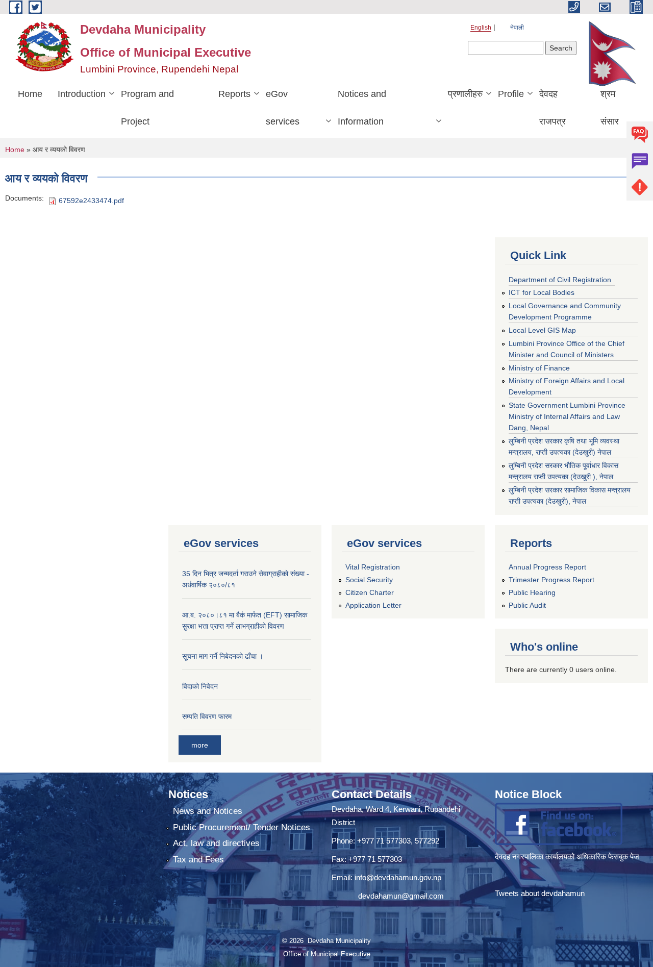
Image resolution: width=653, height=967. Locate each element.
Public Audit (527, 605)
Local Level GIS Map (542, 330)
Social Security (369, 580)
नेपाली (517, 27)
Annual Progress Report (547, 567)
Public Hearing (532, 592)
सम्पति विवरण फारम (207, 716)
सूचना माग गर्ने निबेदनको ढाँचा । (222, 656)
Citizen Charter (369, 592)
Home (30, 94)
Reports (234, 94)
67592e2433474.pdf (91, 200)
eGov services (282, 108)
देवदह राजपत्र (552, 108)
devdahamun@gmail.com (401, 895)
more (199, 745)
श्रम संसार (609, 108)
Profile (511, 94)
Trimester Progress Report (551, 580)
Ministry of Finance (539, 368)
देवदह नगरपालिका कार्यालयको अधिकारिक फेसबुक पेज (568, 856)
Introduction (82, 94)
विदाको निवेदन (200, 686)
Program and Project (147, 108)
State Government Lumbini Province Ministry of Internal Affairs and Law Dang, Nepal (567, 416)
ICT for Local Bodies (541, 292)
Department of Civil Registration (560, 280)
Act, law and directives (216, 843)
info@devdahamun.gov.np (398, 877)
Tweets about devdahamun (540, 893)
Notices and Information (362, 108)
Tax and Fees (198, 859)
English (480, 27)
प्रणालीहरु (465, 94)
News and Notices (207, 811)
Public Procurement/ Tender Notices (241, 827)
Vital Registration (372, 567)
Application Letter (373, 605)
